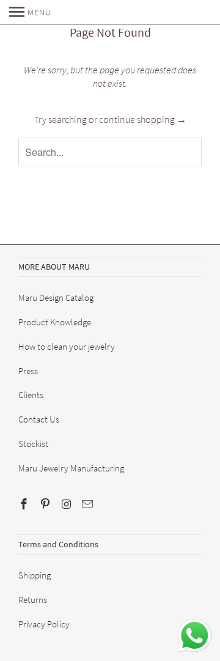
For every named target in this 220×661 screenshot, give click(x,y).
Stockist (33, 443)
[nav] (30, 12)
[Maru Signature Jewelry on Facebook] (25, 504)
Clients (30, 395)
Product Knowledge (54, 322)
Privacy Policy (44, 624)
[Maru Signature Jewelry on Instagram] (68, 504)
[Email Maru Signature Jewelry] (88, 504)
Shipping (34, 575)
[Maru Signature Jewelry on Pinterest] (46, 504)
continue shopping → (142, 119)
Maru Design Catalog (56, 297)
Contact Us (38, 419)
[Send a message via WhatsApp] (194, 635)
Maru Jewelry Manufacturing (71, 468)
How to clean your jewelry (66, 346)
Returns (32, 599)
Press (28, 371)
